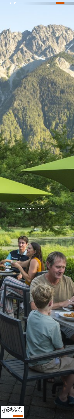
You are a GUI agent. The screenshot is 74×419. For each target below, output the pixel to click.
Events (46, 3)
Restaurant (36, 3)
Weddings (41, 3)
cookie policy (13, 409)
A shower (63, 0)
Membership (26, 3)
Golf (21, 3)
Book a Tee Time (60, 3)
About (50, 3)
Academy (31, 3)
